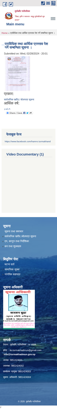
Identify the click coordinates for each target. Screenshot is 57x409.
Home (5, 33)
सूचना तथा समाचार (14, 231)
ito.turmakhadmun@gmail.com (25, 350)
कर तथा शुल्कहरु (13, 246)
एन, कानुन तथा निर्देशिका (17, 241)
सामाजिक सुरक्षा (12, 269)
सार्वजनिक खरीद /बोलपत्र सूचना (20, 236)
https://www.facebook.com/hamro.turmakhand (28, 141)
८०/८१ (7, 109)
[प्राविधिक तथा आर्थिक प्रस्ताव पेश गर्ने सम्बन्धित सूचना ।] (17, 73)
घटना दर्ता (9, 264)
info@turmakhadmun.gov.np (19, 354)
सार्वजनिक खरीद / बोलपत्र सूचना (19, 99)
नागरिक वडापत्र (12, 274)
